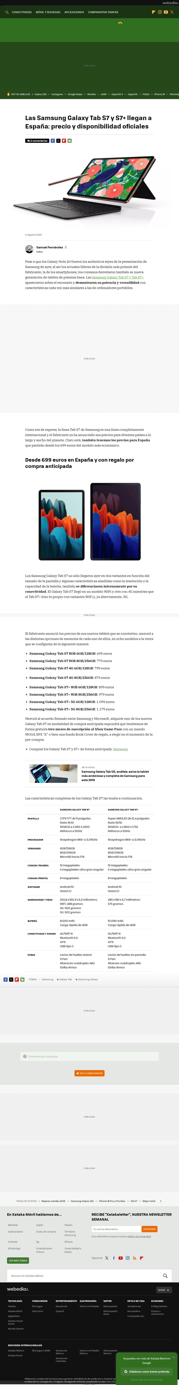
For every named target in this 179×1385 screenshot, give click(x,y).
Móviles (91, 94)
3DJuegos (37, 1306)
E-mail (69, 141)
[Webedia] (171, 3)
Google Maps (75, 94)
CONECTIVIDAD (22, 12)
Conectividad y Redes (73, 1250)
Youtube (166, 12)
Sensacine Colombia (61, 1359)
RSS (134, 1257)
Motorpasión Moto (110, 1312)
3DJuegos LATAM (41, 1350)
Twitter (172, 12)
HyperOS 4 (117, 94)
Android (12, 1241)
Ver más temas (18, 1260)
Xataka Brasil (15, 1355)
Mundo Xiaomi (16, 1328)
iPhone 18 (159, 94)
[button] (51, 247)
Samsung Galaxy (88, 979)
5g (37, 1241)
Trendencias (134, 1306)
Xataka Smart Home (15, 1322)
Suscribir (150, 1229)
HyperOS (132, 94)
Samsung (120, 749)
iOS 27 (134, 1201)
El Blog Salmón (159, 1306)
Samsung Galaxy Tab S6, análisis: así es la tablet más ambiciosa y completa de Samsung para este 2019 (115, 775)
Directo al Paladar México (89, 1352)
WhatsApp (14, 1248)
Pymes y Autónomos (157, 1312)
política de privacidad (139, 1236)
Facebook (53, 141)
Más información (115, 1381)
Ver (91, 1073)
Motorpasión (110, 1306)
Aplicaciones (15, 1231)
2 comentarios (39, 140)
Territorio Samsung (70, 1233)
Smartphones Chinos (44, 1250)
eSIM (103, 94)
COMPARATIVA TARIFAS (103, 12)
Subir (161, 1290)
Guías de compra (46, 1231)
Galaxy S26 (40, 94)
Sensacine (61, 1306)
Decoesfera (133, 1311)
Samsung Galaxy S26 (82, 1201)
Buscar (165, 1276)
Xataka (12, 1306)
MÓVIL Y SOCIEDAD (48, 12)
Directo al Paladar (89, 1306)
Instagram (160, 12)
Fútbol (145, 94)
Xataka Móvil (15, 1311)
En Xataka (90, 767)
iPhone (69, 1241)
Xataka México (16, 1350)
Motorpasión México (110, 1352)
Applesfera (14, 1316)
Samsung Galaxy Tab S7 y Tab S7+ (118, 277)
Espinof (60, 1311)
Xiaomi (68, 1225)
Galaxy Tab (65, 979)
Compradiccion (135, 1316)
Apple (39, 1225)
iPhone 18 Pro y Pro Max (112, 1201)
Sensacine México (61, 1352)
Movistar (13, 1225)
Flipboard (154, 12)
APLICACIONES (74, 12)
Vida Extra (37, 1311)
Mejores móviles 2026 (53, 1201)
